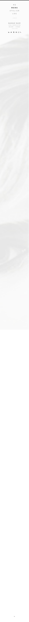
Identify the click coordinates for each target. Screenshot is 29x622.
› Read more (14, 28)
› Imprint (14, 18)
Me (14, 5)
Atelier (15, 11)
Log (14, 14)
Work (14, 8)
